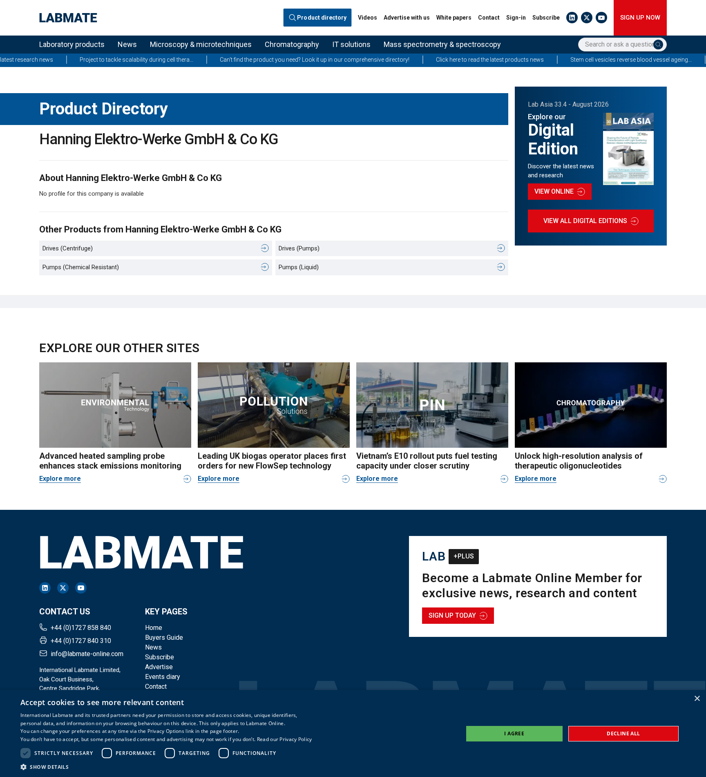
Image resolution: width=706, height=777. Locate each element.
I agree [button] (514, 733)
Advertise (159, 667)
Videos (367, 17)
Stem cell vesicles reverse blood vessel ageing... (600, 59)
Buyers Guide (164, 637)
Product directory (322, 17)
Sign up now (640, 17)
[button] (166, 767)
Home (153, 628)
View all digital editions (585, 221)
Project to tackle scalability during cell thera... (106, 59)
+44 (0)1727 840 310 (81, 641)
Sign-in (516, 17)
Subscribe (546, 17)
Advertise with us (407, 17)
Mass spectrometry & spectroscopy (442, 44)
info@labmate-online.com (87, 654)
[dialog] (353, 733)
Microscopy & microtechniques (201, 44)
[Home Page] (68, 17)
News (127, 44)
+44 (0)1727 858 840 (81, 628)
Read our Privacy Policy (284, 739)
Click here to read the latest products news (460, 59)
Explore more (60, 478)
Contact (489, 17)
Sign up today (452, 615)
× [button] (697, 699)
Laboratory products (72, 44)
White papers (453, 17)
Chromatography (292, 44)
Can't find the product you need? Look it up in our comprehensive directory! (284, 59)
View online (554, 191)
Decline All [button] (623, 733)
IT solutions (351, 44)
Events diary (162, 677)
